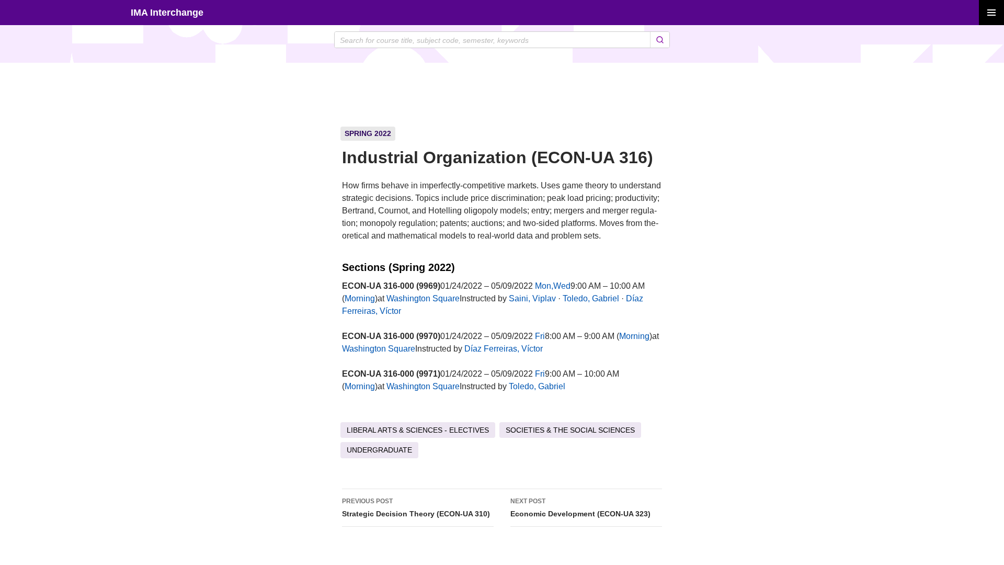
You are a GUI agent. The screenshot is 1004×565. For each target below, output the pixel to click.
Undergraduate (379, 450)
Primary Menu (991, 12)
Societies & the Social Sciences (570, 430)
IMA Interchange (167, 12)
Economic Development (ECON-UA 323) (580, 508)
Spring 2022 (368, 133)
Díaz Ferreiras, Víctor (503, 348)
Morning (360, 298)
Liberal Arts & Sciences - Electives (418, 430)
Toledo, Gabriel (591, 298)
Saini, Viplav (532, 298)
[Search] (659, 39)
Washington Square (423, 298)
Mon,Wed (553, 285)
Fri (540, 336)
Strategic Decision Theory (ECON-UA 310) (416, 508)
